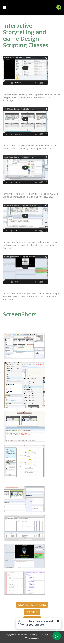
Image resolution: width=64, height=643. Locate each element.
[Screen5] (32, 499)
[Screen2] (32, 385)
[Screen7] (32, 556)
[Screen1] (32, 346)
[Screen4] (32, 461)
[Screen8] (32, 583)
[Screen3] (32, 426)
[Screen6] (32, 528)
